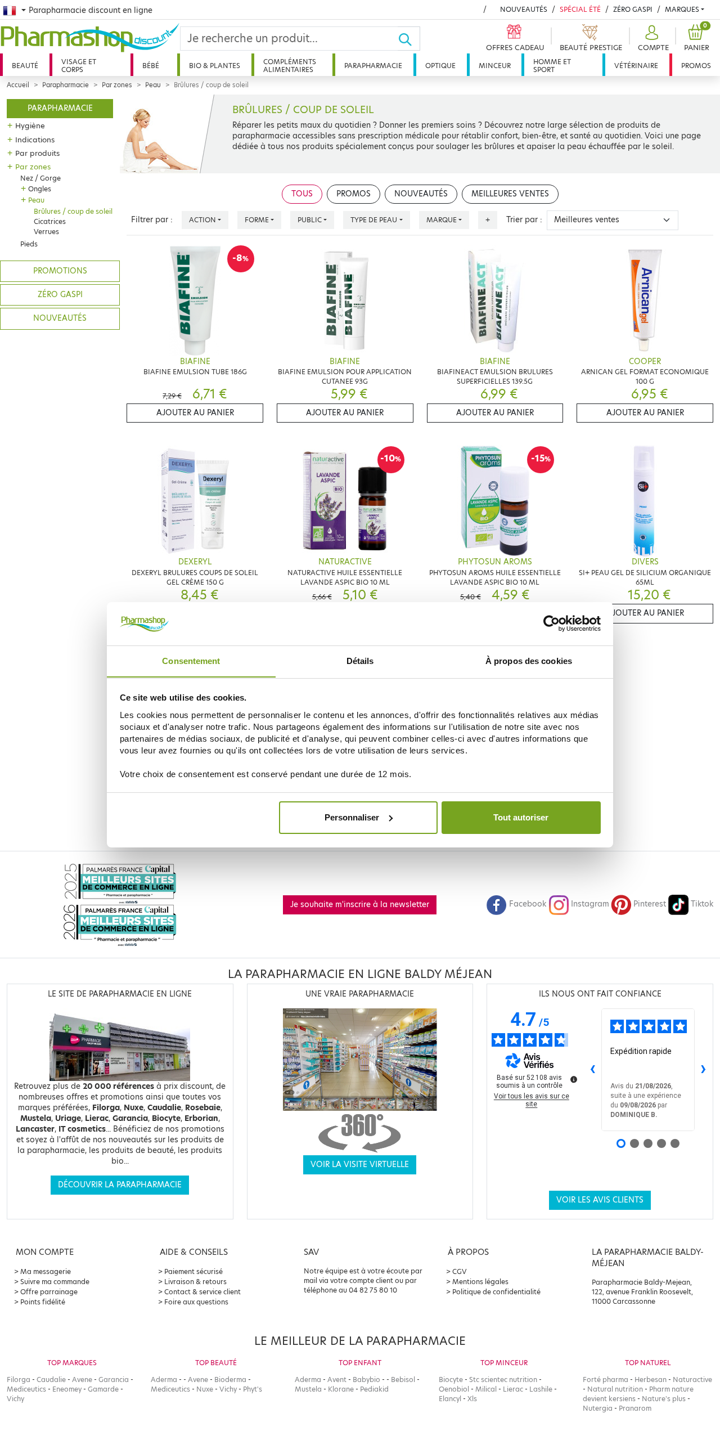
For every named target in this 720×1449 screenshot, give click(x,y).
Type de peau (373, 220)
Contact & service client (202, 1292)
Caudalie (51, 1379)
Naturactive (692, 1379)
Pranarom (635, 1408)
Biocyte (451, 1379)
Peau (153, 84)
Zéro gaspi (60, 294)
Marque (441, 220)
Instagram (590, 904)
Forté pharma (605, 1379)
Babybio (366, 1379)
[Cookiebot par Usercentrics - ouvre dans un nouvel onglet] (551, 623)
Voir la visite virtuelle (359, 1164)
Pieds (29, 244)
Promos (696, 65)
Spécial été (580, 9)
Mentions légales (480, 1281)
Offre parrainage (49, 1292)
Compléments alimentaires (289, 65)
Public (310, 220)
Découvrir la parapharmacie (120, 1184)
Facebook (527, 904)
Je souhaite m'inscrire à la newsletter (359, 904)
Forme (257, 220)
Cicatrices (50, 221)
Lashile (540, 1389)
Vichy (15, 1398)
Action (202, 220)
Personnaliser (352, 817)
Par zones (117, 84)
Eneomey (67, 1389)
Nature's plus (664, 1398)
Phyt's (252, 1389)
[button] (652, 38)
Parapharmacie (373, 65)
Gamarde (103, 1389)
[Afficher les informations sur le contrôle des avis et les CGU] (573, 1079)
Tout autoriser (520, 817)
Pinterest (649, 904)
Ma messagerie (45, 1271)
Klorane (341, 1389)
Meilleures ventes (510, 194)
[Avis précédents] (592, 1070)
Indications (35, 139)
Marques (682, 9)
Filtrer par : (152, 219)
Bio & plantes (214, 65)
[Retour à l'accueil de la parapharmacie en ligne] (90, 37)
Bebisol (403, 1379)
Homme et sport (552, 65)
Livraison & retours (195, 1281)
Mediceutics (26, 1389)
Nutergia (598, 1408)
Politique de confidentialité (496, 1292)
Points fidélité (42, 1302)
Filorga (18, 1379)
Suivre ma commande (54, 1281)
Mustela (308, 1389)
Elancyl (450, 1398)
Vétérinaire (636, 65)
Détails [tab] (360, 660)
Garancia (113, 1379)
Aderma (164, 1379)
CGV (459, 1271)
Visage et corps (78, 65)
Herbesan (650, 1379)
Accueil (18, 84)
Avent (336, 1379)
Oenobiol (454, 1389)
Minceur (495, 65)
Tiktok (702, 904)
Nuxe (204, 1389)
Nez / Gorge (40, 178)
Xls (472, 1398)
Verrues (46, 231)
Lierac (513, 1389)
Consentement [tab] (191, 660)
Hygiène (30, 125)
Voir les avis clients (600, 1200)
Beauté (25, 65)
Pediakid (374, 1389)
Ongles (39, 189)
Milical (486, 1389)
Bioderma (230, 1379)
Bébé (150, 65)
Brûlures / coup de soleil (73, 211)
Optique (440, 65)
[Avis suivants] (704, 1070)
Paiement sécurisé (193, 1271)
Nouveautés (523, 9)
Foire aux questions (196, 1302)
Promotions (60, 271)
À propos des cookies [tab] (528, 660)
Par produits (37, 153)
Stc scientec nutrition (503, 1379)
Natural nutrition (615, 1389)
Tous (302, 194)
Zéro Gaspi (632, 9)
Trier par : (524, 219)
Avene (82, 1379)
